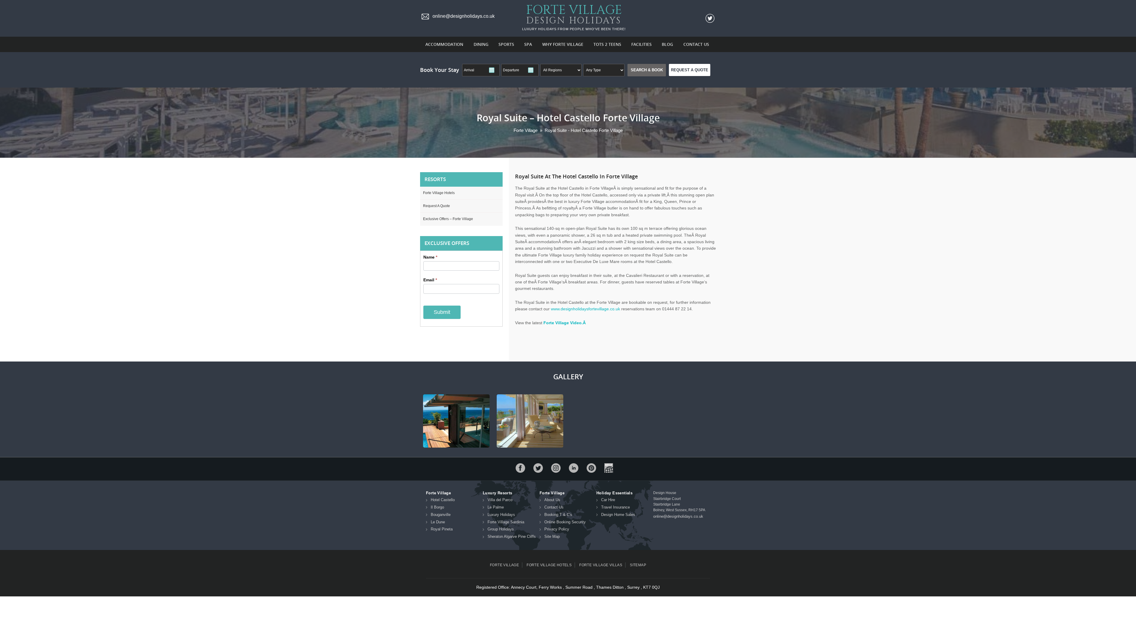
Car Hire (608, 500)
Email (430, 279)
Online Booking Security (565, 522)
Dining (481, 44)
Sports (506, 44)
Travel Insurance (615, 507)
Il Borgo (437, 507)
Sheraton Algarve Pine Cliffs (512, 536)
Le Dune (438, 522)
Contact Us (554, 507)
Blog (667, 44)
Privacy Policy (556, 529)
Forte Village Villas (600, 565)
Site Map (552, 536)
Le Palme (496, 507)
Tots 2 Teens (607, 44)
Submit (442, 312)
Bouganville (441, 514)
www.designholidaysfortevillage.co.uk (585, 308)
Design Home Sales (618, 514)
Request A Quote (689, 70)
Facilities (641, 44)
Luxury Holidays (501, 514)
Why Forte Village (562, 44)
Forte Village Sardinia (506, 522)
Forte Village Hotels (439, 193)
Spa (528, 44)
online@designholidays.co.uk (678, 516)
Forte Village (504, 565)
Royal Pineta (442, 529)
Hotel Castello (443, 500)
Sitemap (638, 565)
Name (430, 257)
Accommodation (444, 44)
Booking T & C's (558, 514)
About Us (552, 500)
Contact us (696, 44)
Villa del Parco (500, 500)
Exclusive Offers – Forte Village (448, 219)
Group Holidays (501, 529)
